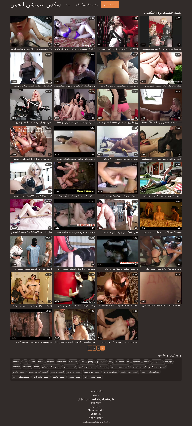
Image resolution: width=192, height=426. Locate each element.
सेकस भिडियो (96, 403)
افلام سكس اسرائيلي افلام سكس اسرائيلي (96, 399)
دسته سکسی (110, 4)
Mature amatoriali (96, 410)
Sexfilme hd (96, 414)
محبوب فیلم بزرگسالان (87, 4)
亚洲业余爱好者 (96, 417)
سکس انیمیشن (96, 406)
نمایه (68, 4)
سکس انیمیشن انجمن (35, 4)
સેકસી (96, 395)
